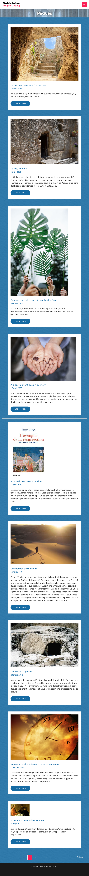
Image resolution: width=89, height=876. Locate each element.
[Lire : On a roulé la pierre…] (44, 645)
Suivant (82, 857)
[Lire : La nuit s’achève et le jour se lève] (44, 53)
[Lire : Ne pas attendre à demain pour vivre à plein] (44, 737)
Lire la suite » (20, 104)
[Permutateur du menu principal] (84, 4)
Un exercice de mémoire (24, 568)
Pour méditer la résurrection (26, 481)
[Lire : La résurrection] (44, 141)
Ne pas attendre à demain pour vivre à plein (35, 764)
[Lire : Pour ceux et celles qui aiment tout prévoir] (39, 252)
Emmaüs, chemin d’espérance (27, 820)
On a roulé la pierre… (22, 671)
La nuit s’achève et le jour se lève (28, 85)
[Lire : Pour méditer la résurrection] (29, 450)
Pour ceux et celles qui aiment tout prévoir (34, 300)
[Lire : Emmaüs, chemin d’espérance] (20, 810)
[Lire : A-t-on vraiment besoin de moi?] (43, 358)
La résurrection (19, 168)
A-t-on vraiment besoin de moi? (28, 385)
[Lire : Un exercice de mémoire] (43, 544)
